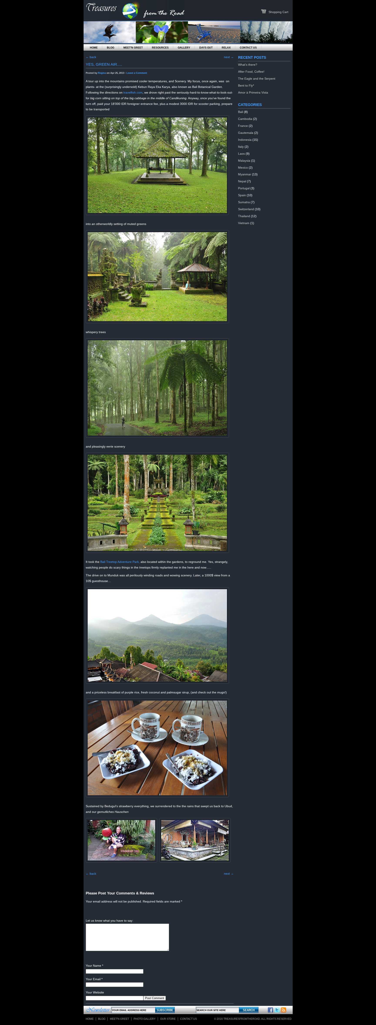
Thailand (244, 216)
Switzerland (246, 209)
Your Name (93, 965)
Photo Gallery (145, 1018)
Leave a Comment (136, 73)
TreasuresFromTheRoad (241, 1018)
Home (94, 47)
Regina (102, 73)
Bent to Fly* (246, 85)
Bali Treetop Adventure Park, (120, 562)
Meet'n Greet (119, 1018)
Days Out (206, 47)
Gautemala (245, 132)
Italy (241, 146)
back (91, 57)
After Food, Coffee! (251, 71)
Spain (242, 195)
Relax (226, 47)
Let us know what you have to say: (109, 920)
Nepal (242, 181)
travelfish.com (133, 92)
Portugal (244, 188)
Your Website (95, 992)
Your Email (93, 979)
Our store (168, 1018)
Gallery (184, 47)
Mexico (243, 167)
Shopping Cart (278, 12)
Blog (110, 47)
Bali (240, 112)
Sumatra (244, 202)
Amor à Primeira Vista (253, 92)
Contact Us (248, 47)
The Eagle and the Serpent (256, 78)
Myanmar (244, 174)
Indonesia (245, 139)
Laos (241, 153)
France (243, 125)
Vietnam (243, 223)
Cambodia (245, 119)
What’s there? (247, 64)
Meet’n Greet (133, 47)
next (229, 57)
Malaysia (244, 160)
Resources (160, 47)
